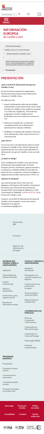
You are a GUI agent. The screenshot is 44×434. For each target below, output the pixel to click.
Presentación (7, 364)
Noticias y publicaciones (8, 290)
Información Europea (13, 46)
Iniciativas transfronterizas (31, 346)
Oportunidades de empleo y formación (10, 276)
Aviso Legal (9, 406)
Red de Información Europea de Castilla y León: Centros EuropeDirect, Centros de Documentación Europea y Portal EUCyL (20, 63)
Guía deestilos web (35, 415)
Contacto (22, 414)
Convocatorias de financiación (9, 376)
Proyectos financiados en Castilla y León (11, 390)
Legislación (7, 270)
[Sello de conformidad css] (7, 428)
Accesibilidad (9, 414)
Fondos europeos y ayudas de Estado (32, 294)
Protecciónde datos (22, 407)
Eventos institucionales (8, 283)
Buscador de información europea (10, 303)
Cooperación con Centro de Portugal (32, 335)
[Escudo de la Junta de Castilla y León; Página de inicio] (6, 10)
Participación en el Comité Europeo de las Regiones (33, 277)
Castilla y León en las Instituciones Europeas (32, 286)
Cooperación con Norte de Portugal (31, 328)
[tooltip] (28, 14)
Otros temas (39, 14)
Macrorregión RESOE (32, 341)
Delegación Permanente (29, 269)
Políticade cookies (35, 407)
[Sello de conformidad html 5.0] (19, 428)
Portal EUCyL (30, 192)
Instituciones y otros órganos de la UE (10, 297)
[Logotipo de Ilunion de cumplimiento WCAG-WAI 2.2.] (34, 429)
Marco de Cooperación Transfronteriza (30, 320)
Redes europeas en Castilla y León (18, 54)
